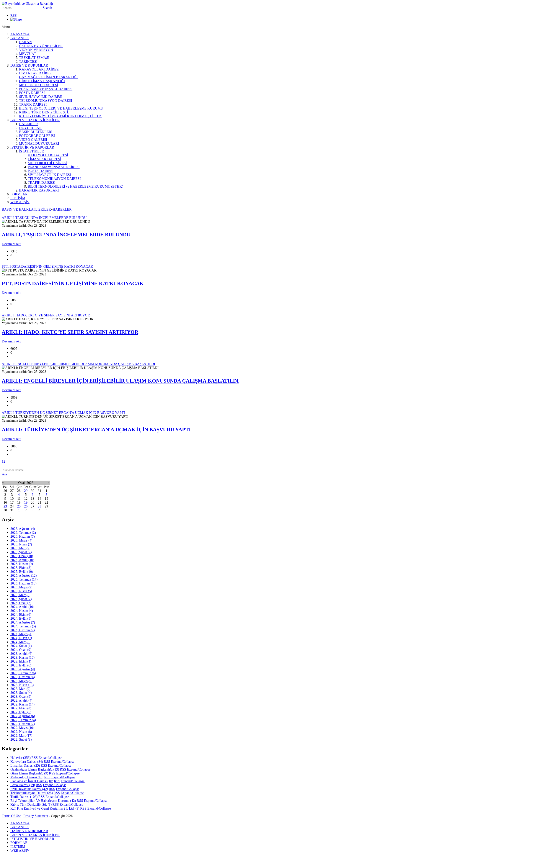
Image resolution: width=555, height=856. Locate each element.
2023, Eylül (20, 665)
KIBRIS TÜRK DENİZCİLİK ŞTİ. (44, 112)
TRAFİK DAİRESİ (33, 104)
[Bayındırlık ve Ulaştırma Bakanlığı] (27, 3)
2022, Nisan (21, 731)
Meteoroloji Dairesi (26, 777)
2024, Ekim (20, 614)
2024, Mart (20, 642)
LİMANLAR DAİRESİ (35, 73)
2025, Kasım (21, 564)
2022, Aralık (21, 700)
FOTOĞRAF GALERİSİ (37, 135)
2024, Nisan (21, 638)
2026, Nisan (21, 544)
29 (26, 491)
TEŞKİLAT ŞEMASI (34, 57)
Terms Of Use (11, 816)
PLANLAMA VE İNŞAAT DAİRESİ (45, 89)
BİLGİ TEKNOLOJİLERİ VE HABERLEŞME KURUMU (61, 108)
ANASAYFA (19, 34)
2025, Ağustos (23, 575)
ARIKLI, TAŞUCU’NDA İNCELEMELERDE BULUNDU (66, 234)
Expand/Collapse (50, 757)
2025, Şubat (21, 599)
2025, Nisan (21, 591)
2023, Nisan (22, 685)
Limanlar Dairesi (25, 765)
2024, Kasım (21, 610)
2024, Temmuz (23, 626)
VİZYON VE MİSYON (36, 50)
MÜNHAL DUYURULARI (39, 143)
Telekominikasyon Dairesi (31, 793)
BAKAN (25, 42)
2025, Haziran (23, 583)
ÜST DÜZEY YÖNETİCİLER (41, 46)
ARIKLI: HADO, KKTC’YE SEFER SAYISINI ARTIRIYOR (70, 332)
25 (19, 506)
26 (26, 506)
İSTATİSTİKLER (31, 151)
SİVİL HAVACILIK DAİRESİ (40, 96)
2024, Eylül (20, 618)
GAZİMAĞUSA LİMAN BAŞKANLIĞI (48, 77)
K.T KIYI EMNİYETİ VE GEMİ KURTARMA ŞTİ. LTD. (60, 116)
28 (39, 506)
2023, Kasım (22, 657)
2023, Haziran (22, 677)
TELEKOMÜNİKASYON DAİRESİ (45, 100)
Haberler (20, 757)
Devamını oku (11, 244)
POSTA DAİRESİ (32, 93)
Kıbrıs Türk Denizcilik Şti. (31, 804)
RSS (13, 15)
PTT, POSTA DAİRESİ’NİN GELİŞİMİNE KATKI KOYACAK (73, 283)
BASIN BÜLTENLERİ (35, 132)
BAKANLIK (19, 38)
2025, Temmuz (24, 579)
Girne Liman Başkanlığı (29, 773)
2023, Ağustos (22, 669)
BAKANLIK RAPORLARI (39, 190)
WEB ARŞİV (19, 202)
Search (47, 8)
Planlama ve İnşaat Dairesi (31, 781)
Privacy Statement (35, 816)
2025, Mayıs (21, 587)
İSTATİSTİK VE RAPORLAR (32, 147)
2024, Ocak (20, 649)
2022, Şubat (21, 739)
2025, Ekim (20, 568)
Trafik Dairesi (24, 797)
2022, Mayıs (22, 728)
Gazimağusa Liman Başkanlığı (34, 769)
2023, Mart (20, 689)
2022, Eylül (20, 712)
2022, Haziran (22, 724)
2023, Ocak (20, 696)
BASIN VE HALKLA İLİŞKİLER (35, 120)
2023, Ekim (20, 661)
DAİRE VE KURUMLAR (29, 65)
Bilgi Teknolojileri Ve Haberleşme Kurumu (43, 800)
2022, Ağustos (22, 716)
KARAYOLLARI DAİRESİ (39, 69)
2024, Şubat (21, 646)
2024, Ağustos (22, 622)
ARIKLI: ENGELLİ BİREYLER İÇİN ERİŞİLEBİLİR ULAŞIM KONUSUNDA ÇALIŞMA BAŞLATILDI (120, 381)
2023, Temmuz (23, 673)
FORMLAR (19, 194)
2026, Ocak (21, 556)
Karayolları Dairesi (26, 761)
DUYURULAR (30, 128)
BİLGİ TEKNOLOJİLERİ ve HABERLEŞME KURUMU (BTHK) (75, 186)
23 (5, 506)
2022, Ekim (20, 708)
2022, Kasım (22, 704)
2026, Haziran (22, 536)
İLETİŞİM (17, 198)
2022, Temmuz (23, 720)
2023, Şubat (21, 692)
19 (26, 502)
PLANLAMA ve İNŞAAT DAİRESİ (54, 167)
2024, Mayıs (21, 634)
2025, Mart (20, 595)
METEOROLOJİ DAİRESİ (38, 85)
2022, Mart (21, 735)
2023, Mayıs (21, 681)
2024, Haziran (22, 630)
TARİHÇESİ (28, 61)
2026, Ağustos (22, 528)
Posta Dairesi (22, 785)
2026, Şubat (21, 552)
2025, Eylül (21, 571)
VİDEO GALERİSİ (33, 139)
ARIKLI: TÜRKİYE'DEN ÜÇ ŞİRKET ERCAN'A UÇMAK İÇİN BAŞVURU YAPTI (96, 429)
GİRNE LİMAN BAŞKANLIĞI (42, 81)
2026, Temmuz (23, 532)
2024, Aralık (22, 607)
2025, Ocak (20, 603)
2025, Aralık (22, 560)
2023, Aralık (21, 653)
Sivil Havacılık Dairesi (29, 789)
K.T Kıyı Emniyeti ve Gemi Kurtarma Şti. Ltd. (44, 808)
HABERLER (28, 124)
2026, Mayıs (21, 540)
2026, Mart (20, 548)
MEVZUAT (27, 54)
